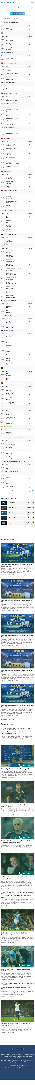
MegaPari (12, 503)
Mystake (11, 523)
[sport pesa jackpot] (9, 2)
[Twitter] (17, 1049)
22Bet (11, 508)
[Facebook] (12, 1049)
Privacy (16, 1065)
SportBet (12, 518)
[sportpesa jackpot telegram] (17, 13)
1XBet (11, 513)
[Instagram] (22, 1049)
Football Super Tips (28, 491)
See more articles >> (7, 719)
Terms (11, 1065)
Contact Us (22, 1065)
